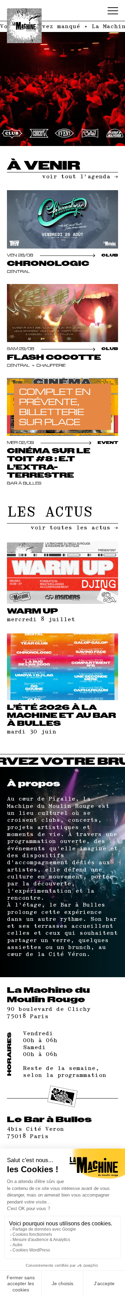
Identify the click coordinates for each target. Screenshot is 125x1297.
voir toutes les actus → (74, 527)
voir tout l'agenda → (80, 176)
